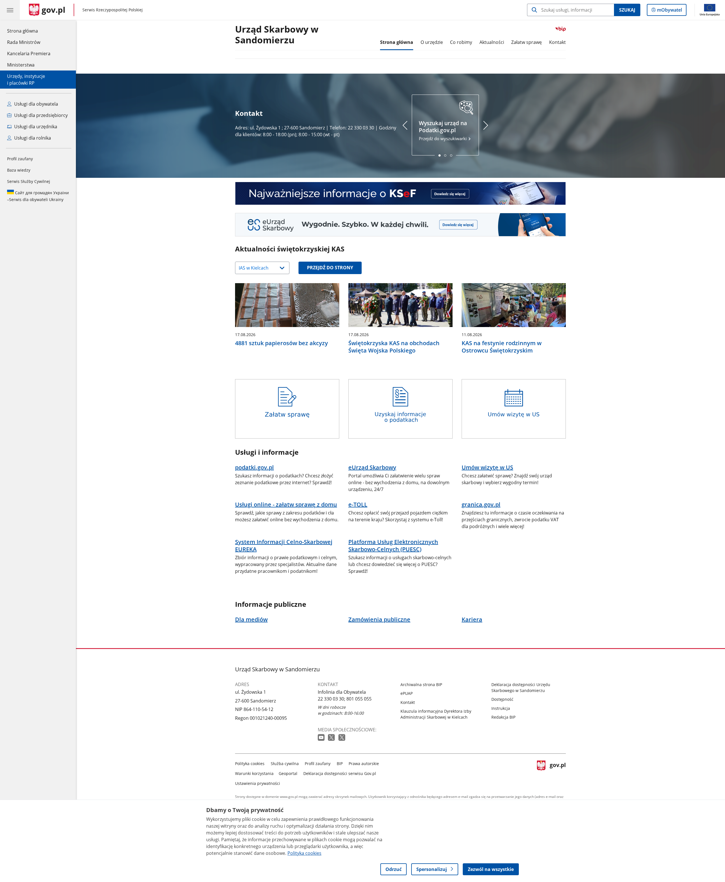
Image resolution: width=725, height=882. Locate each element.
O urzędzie (432, 42)
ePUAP (406, 693)
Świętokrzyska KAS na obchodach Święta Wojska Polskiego (394, 346)
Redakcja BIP (503, 717)
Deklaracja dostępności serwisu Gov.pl (339, 773)
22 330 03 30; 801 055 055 (345, 699)
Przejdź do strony (330, 267)
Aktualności (491, 42)
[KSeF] (400, 193)
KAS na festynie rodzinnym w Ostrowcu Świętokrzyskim (501, 346)
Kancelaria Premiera (28, 53)
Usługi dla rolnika (32, 138)
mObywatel (669, 11)
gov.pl (557, 772)
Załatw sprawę (526, 42)
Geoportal (288, 773)
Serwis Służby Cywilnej (28, 181)
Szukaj (627, 10)
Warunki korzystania (254, 773)
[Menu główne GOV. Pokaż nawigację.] (10, 10)
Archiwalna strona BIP (421, 684)
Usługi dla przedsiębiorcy (40, 115)
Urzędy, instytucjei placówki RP (26, 79)
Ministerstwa (21, 65)
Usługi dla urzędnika (35, 126)
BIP (340, 763)
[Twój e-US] (400, 224)
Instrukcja (500, 708)
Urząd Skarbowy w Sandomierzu (276, 35)
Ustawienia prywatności (257, 783)
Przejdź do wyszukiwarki (443, 130)
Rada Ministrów (23, 42)
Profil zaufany (20, 158)
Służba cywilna (285, 763)
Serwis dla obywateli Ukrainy (38, 196)
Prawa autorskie (364, 763)
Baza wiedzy (18, 170)
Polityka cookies (250, 763)
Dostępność (502, 699)
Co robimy (461, 42)
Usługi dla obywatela (35, 104)
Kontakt (557, 42)
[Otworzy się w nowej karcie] (322, 738)
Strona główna (28, 30)
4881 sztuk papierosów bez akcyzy (281, 343)
